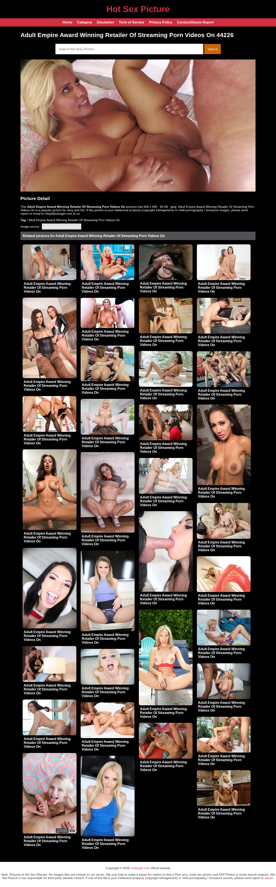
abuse (269, 878)
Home (67, 22)
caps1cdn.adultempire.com (61, 226)
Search (212, 49)
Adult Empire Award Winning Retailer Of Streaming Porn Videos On (47, 287)
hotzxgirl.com (141, 868)
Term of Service (131, 22)
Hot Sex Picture (138, 9)
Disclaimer (105, 22)
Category (84, 22)
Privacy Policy (160, 22)
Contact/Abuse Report (195, 22)
